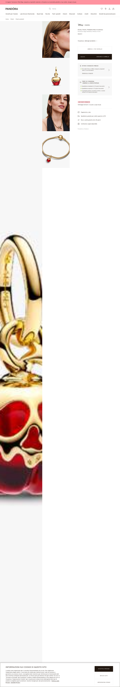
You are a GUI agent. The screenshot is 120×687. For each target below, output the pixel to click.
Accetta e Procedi (104, 668)
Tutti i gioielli (56, 14)
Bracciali (72, 14)
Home (7, 19)
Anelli (86, 14)
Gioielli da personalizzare (107, 14)
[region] (60, 675)
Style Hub (40, 14)
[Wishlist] (102, 9)
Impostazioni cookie (104, 682)
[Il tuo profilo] (109, 9)
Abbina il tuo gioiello (94, 49)
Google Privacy (15, 682)
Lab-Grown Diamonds (27, 14)
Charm (65, 14)
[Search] (50, 9)
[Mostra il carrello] (113, 9)
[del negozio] (106, 9)
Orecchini (94, 14)
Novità (47, 14)
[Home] (12, 9)
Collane (79, 14)
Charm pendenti (20, 19)
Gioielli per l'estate (12, 14)
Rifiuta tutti (104, 675)
